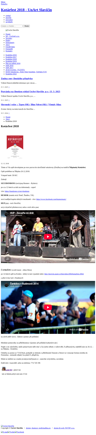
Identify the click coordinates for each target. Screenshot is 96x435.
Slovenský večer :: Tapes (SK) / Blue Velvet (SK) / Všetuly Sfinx (31, 104)
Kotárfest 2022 (11, 74)
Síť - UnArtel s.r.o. (13, 36)
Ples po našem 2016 (13, 63)
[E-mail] (4, 432)
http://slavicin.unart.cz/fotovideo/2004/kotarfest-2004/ (64, 274)
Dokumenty (10, 43)
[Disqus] (48, 395)
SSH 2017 (9, 68)
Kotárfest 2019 (11, 61)
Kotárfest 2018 (11, 59)
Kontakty (9, 51)
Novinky (9, 38)
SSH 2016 (9, 66)
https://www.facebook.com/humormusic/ (51, 199)
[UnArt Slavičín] (7, 426)
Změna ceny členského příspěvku (17, 78)
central (8, 16)
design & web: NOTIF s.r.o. (64, 428)
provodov (9, 20)
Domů (8, 34)
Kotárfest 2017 (11, 57)
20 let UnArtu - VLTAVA (15, 70)
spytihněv (9, 22)
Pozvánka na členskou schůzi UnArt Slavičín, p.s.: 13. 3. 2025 (30, 91)
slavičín (8, 18)
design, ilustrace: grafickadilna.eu (38, 428)
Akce (8, 45)
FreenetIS (9, 49)
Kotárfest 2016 (11, 55)
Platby (8, 40)
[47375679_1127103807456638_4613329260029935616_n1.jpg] (15, 159)
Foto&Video (10, 47)
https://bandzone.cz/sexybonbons (17, 191)
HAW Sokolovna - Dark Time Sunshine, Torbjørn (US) (26, 72)
